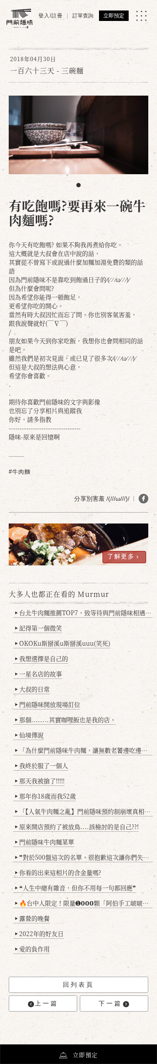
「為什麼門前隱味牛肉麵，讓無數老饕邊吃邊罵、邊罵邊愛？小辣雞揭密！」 (84, 750)
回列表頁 (78, 984)
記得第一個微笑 (38, 627)
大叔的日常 (32, 689)
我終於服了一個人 (41, 765)
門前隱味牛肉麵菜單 (44, 841)
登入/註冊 (50, 16)
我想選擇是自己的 (41, 658)
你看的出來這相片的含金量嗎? (58, 872)
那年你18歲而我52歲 (45, 796)
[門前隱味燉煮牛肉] (20, 18)
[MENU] (141, 16)
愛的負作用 (32, 948)
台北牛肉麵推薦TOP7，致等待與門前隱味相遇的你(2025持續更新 (84, 612)
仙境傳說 (29, 734)
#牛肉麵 (20, 471)
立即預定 (113, 16)
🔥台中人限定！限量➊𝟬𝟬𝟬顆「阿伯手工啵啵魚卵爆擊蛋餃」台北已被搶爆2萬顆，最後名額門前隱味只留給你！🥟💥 (84, 903)
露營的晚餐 (32, 918)
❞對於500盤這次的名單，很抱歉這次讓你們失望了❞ (84, 857)
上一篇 (46, 1003)
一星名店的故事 (38, 673)
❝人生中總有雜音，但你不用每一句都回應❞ (75, 887)
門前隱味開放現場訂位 (47, 704)
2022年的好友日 (39, 933)
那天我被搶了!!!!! (40, 780)
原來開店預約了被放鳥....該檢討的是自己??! (77, 826)
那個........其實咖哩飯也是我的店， (65, 719)
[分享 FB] (143, 498)
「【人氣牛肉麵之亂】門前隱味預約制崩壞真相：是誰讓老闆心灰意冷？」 (84, 811)
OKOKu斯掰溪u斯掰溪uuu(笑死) (62, 643)
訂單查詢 (82, 16)
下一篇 (110, 1003)
